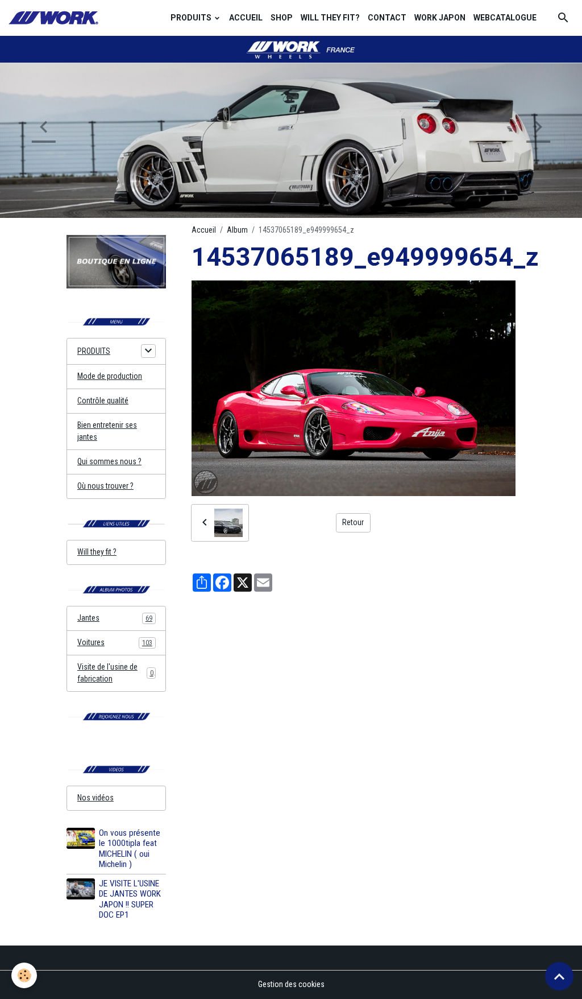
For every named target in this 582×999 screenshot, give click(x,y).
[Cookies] (24, 975)
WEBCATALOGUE (505, 17)
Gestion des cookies (291, 984)
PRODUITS (192, 17)
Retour (353, 522)
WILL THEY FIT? (330, 17)
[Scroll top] (559, 976)
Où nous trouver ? (105, 485)
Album (237, 229)
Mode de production (109, 376)
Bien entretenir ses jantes (107, 430)
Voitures (114, 642)
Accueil (204, 229)
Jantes (114, 617)
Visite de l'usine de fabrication (115, 672)
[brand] (55, 18)
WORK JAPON (439, 17)
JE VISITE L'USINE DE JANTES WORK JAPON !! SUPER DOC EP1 (130, 899)
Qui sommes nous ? (109, 461)
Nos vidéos (95, 797)
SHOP (282, 17)
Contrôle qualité (102, 400)
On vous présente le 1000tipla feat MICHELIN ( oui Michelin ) (129, 848)
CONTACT (387, 17)
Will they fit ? (97, 551)
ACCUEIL (246, 17)
